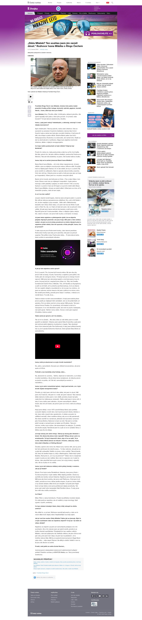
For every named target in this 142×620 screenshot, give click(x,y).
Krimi (98, 116)
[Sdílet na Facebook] (29, 107)
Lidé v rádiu (74, 599)
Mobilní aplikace (55, 602)
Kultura (30, 13)
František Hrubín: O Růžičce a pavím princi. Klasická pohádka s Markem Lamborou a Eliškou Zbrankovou (105, 93)
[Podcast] (29, 102)
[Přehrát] (30, 96)
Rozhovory (92, 13)
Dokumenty (101, 13)
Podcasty (53, 599)
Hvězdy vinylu (44, 49)
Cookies (88, 612)
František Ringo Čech (43, 573)
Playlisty (63, 13)
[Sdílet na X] (29, 111)
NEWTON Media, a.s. (61, 552)
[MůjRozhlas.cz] (31, 56)
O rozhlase (88, 2)
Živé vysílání (91, 122)
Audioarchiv (97, 8)
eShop (32, 602)
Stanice (79, 2)
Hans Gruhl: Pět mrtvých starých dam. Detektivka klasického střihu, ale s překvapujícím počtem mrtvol (104, 103)
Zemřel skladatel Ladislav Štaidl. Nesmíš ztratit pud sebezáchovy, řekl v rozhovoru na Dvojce (105, 146)
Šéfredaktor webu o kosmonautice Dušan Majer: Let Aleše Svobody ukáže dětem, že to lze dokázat (105, 77)
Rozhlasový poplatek (76, 606)
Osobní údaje (94, 612)
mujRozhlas (69, 2)
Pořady (47, 13)
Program (59, 2)
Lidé (69, 13)
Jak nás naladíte (75, 595)
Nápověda (74, 597)
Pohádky (91, 119)
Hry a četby (91, 116)
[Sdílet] (31, 102)
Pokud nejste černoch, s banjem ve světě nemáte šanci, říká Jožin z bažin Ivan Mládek (56, 568)
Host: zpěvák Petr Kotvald (105, 167)
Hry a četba (83, 13)
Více (109, 13)
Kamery (96, 10)
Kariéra (73, 602)
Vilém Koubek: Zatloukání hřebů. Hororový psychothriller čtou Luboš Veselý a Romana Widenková (105, 68)
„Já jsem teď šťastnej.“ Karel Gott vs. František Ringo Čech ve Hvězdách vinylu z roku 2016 (105, 162)
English (109, 612)
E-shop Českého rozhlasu (96, 177)
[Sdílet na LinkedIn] (29, 115)
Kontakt (73, 604)
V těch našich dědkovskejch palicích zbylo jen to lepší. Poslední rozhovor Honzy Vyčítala (105, 154)
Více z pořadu (92, 141)
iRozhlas (50, 2)
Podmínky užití (102, 612)
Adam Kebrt (60, 88)
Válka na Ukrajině (35, 595)
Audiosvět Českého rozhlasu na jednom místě (98, 128)
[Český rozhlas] (34, 2)
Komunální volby (35, 597)
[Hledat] (112, 2)
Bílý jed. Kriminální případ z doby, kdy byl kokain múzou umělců (105, 85)
